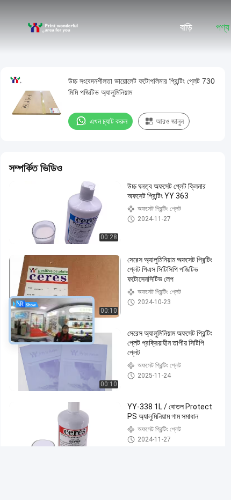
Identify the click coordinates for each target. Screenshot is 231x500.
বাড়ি (186, 27)
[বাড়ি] (53, 27)
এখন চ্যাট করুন (108, 121)
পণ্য (222, 27)
